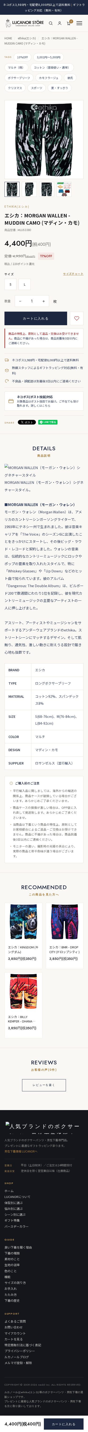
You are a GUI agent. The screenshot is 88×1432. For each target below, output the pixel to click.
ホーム (9, 1191)
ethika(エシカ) (27, 38)
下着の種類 (12, 1253)
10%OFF (22, 57)
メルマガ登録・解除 (18, 1363)
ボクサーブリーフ (19, 78)
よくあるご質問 (15, 1321)
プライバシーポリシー (19, 1351)
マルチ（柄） (16, 67)
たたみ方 (10, 1295)
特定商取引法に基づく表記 (22, 1345)
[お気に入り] (77, 318)
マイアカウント (15, 1333)
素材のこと (12, 1259)
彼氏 (70, 78)
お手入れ (10, 1288)
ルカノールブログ (16, 1357)
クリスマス (15, 88)
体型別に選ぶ (13, 1203)
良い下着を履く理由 (18, 1247)
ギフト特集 (12, 1220)
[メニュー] (79, 23)
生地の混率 (12, 1265)
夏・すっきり (59, 88)
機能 (7, 1277)
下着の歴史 (12, 1300)
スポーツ (36, 88)
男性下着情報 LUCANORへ (21, 1151)
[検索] (50, 23)
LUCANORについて (17, 1197)
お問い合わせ (13, 1327)
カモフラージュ (48, 78)
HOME (8, 38)
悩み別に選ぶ (13, 1209)
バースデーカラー (16, 1226)
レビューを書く (44, 1085)
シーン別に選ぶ (15, 1214)
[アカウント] (59, 23)
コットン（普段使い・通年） (52, 67)
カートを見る (13, 1339)
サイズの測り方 (15, 1283)
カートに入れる (36, 318)
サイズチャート (73, 274)
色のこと (10, 1271)
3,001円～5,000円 (48, 57)
